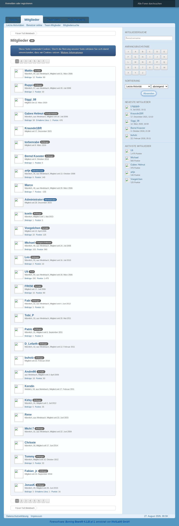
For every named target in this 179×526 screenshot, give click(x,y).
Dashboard (53, 19)
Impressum (36, 516)
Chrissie (30, 442)
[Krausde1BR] (18, 131)
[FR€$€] (18, 289)
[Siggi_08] (18, 102)
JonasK (30, 484)
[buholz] (18, 360)
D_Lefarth (31, 343)
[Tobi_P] (18, 318)
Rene (28, 414)
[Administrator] (18, 202)
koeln (28, 213)
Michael (30, 242)
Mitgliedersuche (136, 32)
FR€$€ (29, 286)
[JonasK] (18, 487)
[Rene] (18, 417)
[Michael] (18, 245)
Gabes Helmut (34, 113)
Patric (28, 329)
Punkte (39, 77)
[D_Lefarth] (18, 346)
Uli (26, 271)
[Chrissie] (18, 445)
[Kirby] (18, 403)
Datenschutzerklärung (17, 516)
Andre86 (30, 371)
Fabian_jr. (31, 470)
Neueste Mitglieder (138, 102)
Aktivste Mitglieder (138, 146)
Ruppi (29, 85)
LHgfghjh (135, 106)
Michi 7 (29, 428)
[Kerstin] (18, 389)
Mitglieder (31, 19)
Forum (13, 19)
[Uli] (18, 274)
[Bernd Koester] (18, 159)
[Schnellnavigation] (167, 25)
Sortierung (132, 81)
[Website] (110, 70)
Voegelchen (32, 228)
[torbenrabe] (18, 145)
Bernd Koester (34, 156)
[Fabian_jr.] (18, 473)
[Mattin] (18, 73)
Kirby (28, 400)
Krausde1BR (33, 128)
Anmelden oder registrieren (18, 3)
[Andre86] (18, 374)
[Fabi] (18, 303)
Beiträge (28, 77)
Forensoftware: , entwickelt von (90, 522)
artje (27, 170)
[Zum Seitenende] (171, 25)
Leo (27, 257)
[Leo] (18, 260)
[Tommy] (18, 459)
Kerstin (29, 386)
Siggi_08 (30, 99)
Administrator (34, 199)
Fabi (27, 300)
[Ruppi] (18, 87)
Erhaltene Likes (42, 120)
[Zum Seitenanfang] (171, 516)
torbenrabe (32, 142)
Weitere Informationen (72, 52)
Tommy (29, 456)
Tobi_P (29, 315)
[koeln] (18, 216)
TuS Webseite (76, 19)
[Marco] (18, 187)
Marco (29, 185)
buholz (29, 357)
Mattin (29, 70)
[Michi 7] (18, 431)
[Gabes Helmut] (18, 116)
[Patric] (18, 332)
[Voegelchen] (18, 230)
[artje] (18, 173)
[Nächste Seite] (47, 61)
